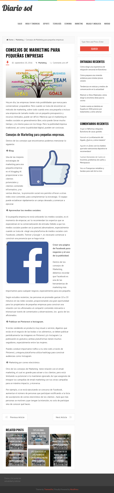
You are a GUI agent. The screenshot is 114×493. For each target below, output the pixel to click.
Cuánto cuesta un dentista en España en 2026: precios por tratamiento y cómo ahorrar (91, 109)
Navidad (107, 23)
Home (11, 40)
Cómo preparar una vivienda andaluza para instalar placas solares (91, 78)
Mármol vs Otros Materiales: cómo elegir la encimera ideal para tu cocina (93, 98)
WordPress (74, 489)
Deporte (46, 23)
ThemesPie (48, 489)
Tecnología (57, 23)
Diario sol (17, 8)
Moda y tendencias (32, 23)
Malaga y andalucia (93, 23)
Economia (68, 23)
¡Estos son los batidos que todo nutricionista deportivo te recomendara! (93, 149)
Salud (20, 23)
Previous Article (17, 417)
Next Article (61, 417)
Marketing (79, 23)
